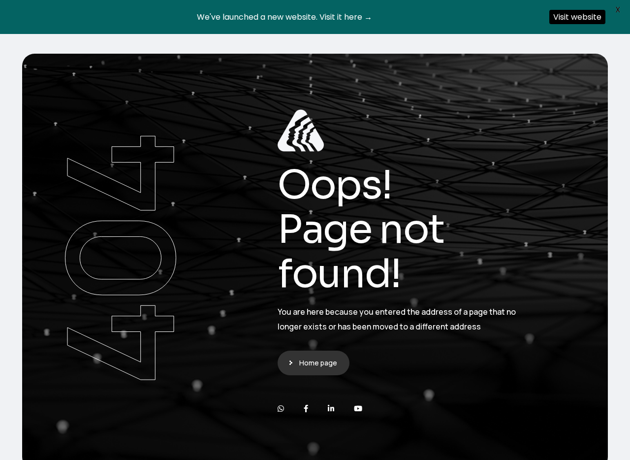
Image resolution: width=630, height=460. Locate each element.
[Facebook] (306, 408)
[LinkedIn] (331, 408)
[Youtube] (358, 408)
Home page (318, 362)
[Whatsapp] (281, 408)
